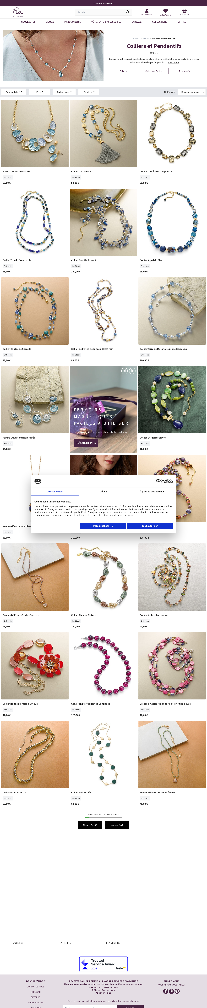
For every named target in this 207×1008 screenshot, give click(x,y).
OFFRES (182, 21)
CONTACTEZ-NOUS (35, 986)
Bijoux (50, 21)
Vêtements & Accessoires (106, 21)
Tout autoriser (150, 525)
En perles (65, 942)
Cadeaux (137, 21)
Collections (159, 21)
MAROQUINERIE (72, 21)
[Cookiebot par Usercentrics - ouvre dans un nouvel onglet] (158, 481)
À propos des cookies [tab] (152, 491)
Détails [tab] (104, 491)
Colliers (18, 942)
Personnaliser (101, 525)
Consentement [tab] (55, 491)
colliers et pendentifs (163, 38)
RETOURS (35, 997)
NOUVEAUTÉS (28, 21)
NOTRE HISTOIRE (36, 1002)
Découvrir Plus (86, 443)
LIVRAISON (36, 992)
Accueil (136, 38)
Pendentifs (113, 942)
